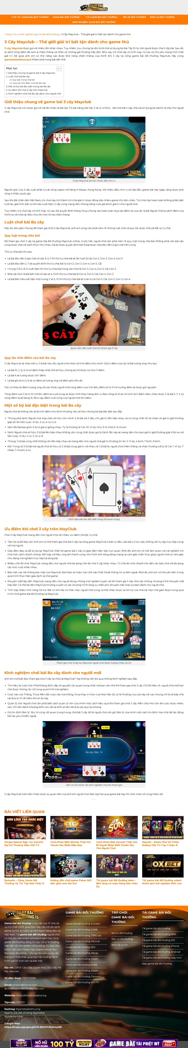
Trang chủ (10, 34)
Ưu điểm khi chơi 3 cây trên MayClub (28, 90)
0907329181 (29, 978)
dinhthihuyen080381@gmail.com (24, 988)
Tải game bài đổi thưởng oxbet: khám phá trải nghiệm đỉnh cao (162, 882)
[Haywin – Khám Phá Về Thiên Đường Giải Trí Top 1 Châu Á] (163, 827)
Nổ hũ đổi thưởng (134, 17)
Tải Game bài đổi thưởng (101, 17)
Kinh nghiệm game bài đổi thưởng (39, 34)
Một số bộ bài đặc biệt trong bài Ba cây (29, 86)
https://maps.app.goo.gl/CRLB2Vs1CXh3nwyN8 (33, 1027)
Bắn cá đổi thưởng (162, 17)
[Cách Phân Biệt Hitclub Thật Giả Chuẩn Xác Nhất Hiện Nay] (71, 827)
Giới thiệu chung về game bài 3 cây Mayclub (31, 73)
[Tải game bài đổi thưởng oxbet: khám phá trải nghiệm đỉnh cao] (163, 866)
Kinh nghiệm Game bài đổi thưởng (94, 22)
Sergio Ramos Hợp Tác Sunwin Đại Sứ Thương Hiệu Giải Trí (23, 844)
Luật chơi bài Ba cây (19, 76)
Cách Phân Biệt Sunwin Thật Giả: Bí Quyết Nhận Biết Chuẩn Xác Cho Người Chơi (116, 845)
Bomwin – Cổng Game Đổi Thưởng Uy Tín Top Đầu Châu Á (24, 882)
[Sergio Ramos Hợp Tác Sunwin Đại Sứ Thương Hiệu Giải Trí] (25, 827)
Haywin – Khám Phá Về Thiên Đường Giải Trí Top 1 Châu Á (160, 844)
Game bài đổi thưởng (66, 17)
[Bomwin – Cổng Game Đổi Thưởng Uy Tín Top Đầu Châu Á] (25, 866)
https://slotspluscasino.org (31, 995)
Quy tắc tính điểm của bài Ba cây (29, 83)
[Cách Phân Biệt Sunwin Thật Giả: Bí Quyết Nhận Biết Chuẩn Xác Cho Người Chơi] (117, 827)
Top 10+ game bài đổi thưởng (30, 17)
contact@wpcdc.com (24, 984)
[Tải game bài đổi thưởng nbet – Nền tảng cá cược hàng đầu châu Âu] (117, 866)
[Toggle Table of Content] (57, 68)
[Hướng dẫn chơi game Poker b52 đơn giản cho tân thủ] (71, 866)
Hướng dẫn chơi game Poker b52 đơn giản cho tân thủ (71, 882)
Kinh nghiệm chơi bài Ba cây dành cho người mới (34, 93)
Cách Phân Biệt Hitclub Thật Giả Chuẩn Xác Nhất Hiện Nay (70, 844)
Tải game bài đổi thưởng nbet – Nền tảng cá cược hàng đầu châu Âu (117, 883)
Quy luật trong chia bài (23, 80)
